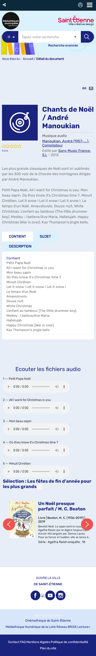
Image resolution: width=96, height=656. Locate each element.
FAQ (23, 642)
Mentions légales (38, 642)
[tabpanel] (48, 316)
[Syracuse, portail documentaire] (10, 20)
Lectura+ (83, 627)
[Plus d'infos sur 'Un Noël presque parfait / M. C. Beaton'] (22, 519)
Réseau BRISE (66, 627)
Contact (13, 642)
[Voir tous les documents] (39, 487)
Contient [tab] (17, 236)
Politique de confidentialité (69, 642)
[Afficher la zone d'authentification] (81, 5)
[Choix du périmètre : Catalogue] (10, 37)
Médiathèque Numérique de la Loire (31, 627)
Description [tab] (20, 246)
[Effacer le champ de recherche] (75, 37)
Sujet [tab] (45, 236)
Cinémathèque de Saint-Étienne (48, 620)
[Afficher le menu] (90, 4)
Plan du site (48, 648)
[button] (4, 5)
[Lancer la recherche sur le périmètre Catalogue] (87, 37)
